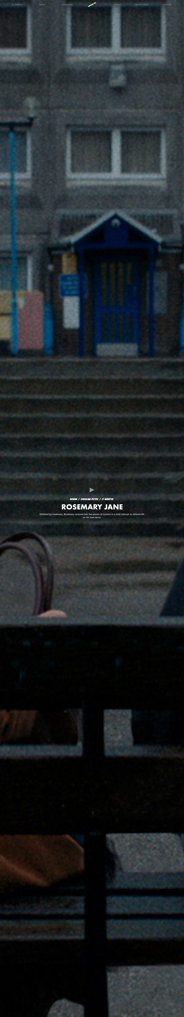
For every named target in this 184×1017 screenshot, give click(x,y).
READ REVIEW (92, 519)
